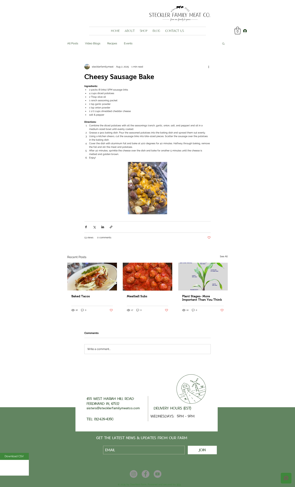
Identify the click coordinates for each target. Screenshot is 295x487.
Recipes (112, 43)
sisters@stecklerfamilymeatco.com (113, 408)
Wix (179, 484)
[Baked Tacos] (92, 276)
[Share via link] (111, 227)
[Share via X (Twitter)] (94, 227)
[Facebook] (145, 474)
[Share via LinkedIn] (102, 227)
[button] (237, 30)
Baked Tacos (80, 296)
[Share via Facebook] (86, 227)
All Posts (72, 43)
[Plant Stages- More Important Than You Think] (203, 276)
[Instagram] (133, 474)
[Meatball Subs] (147, 277)
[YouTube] (157, 474)
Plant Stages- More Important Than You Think (202, 298)
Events (128, 43)
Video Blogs (92, 43)
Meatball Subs (137, 296)
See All (224, 256)
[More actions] (209, 67)
